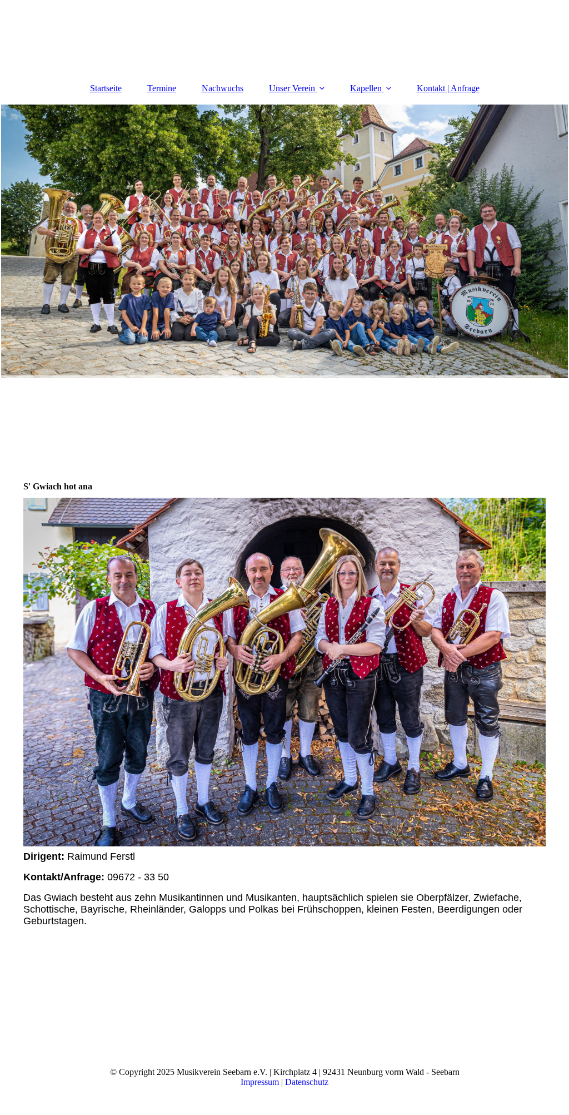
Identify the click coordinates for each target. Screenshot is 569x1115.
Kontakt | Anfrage (448, 88)
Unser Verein (292, 88)
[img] (284, 241)
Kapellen (366, 88)
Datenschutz (306, 1082)
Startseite (106, 88)
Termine (161, 88)
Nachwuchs (222, 88)
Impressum (260, 1082)
